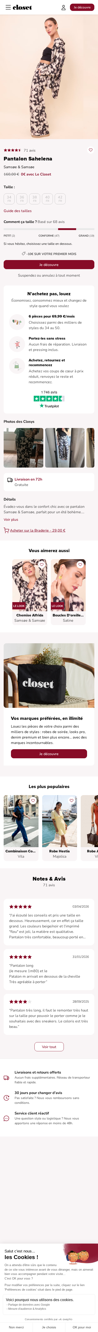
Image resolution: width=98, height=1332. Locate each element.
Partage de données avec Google (29, 1304)
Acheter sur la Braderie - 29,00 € (37, 530)
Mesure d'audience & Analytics (27, 1308)
